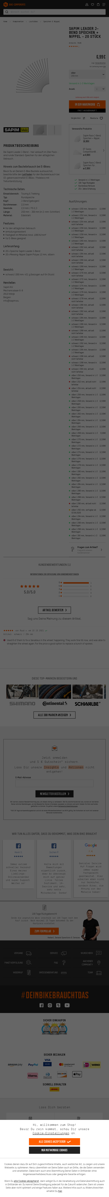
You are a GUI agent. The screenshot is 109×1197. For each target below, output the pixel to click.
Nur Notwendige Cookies (54, 1150)
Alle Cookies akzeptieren (52, 1142)
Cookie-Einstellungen (51, 1133)
